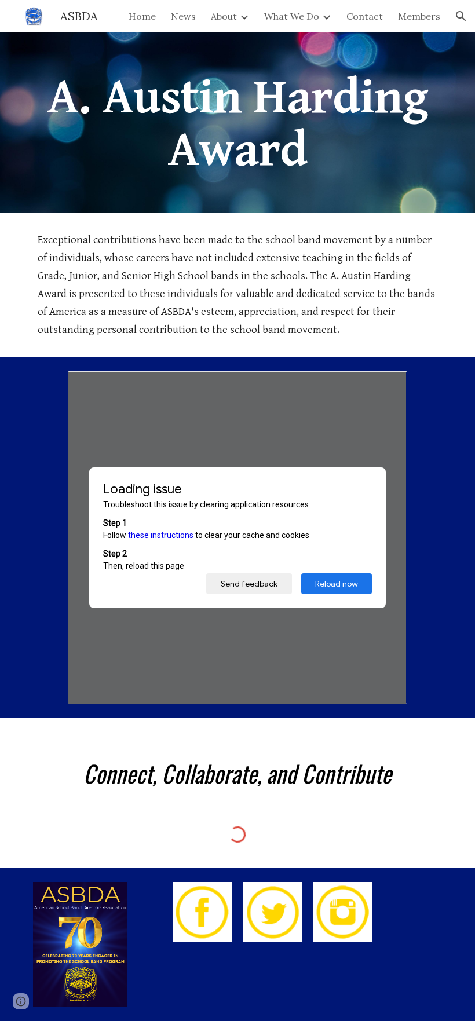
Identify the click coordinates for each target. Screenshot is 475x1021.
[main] (237, 122)
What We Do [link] (291, 16)
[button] (461, 16)
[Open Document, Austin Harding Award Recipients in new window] (385, 386)
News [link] (183, 16)
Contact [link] (364, 16)
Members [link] (419, 16)
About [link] (224, 16)
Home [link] (142, 16)
